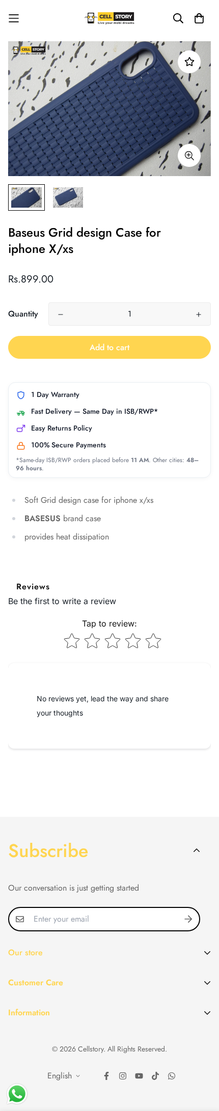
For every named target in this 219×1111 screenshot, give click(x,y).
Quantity (23, 314)
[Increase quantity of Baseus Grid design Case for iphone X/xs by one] (198, 314)
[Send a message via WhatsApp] (17, 1094)
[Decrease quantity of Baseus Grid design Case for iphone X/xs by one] (60, 314)
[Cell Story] (109, 18)
